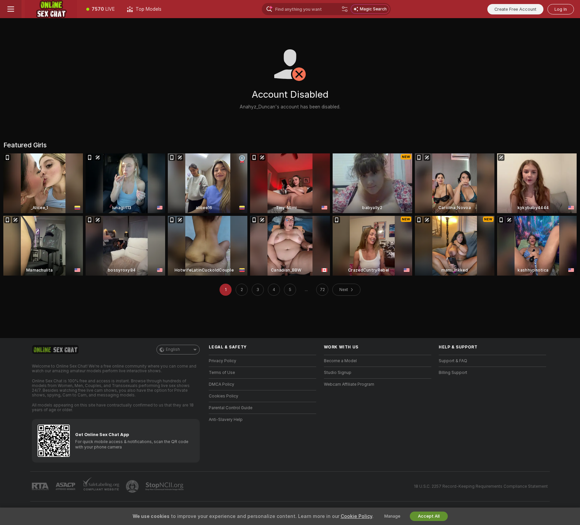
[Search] (344, 9)
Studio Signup (337, 372)
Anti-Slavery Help (226, 419)
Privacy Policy (222, 361)
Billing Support (453, 372)
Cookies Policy (223, 396)
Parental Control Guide (230, 407)
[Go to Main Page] (50, 9)
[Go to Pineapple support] (133, 486)
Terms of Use (222, 372)
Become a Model (340, 361)
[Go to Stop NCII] (165, 486)
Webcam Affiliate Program (349, 384)
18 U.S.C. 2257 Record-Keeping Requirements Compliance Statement (481, 486)
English (173, 349)
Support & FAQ (453, 361)
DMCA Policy (221, 384)
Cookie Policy (356, 516)
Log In (560, 9)
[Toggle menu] (10, 9)
